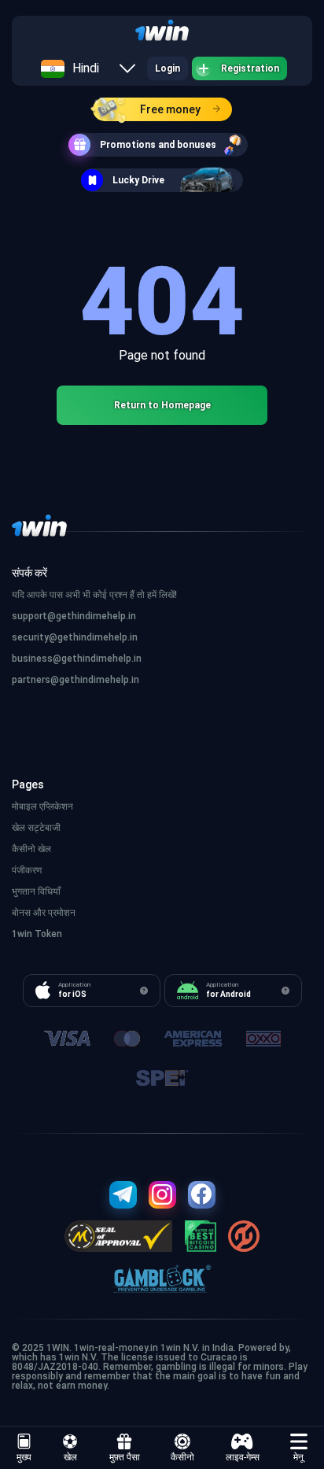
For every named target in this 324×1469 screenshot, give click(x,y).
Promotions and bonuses (158, 144)
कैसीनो (182, 1457)
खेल (70, 1457)
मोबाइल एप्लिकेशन (42, 806)
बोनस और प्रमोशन (43, 912)
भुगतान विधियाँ (36, 891)
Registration (250, 68)
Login (167, 68)
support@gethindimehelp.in (74, 616)
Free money (170, 109)
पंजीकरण (27, 870)
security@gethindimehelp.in (75, 637)
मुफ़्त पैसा (124, 1457)
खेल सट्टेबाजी (36, 827)
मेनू (298, 1457)
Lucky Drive (138, 180)
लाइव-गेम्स (243, 1457)
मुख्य (24, 1457)
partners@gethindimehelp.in (75, 679)
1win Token (37, 934)
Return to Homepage (162, 405)
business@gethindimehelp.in (77, 658)
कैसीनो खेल (31, 849)
